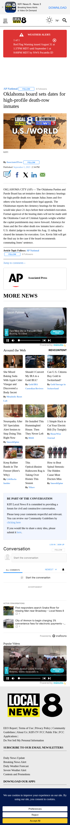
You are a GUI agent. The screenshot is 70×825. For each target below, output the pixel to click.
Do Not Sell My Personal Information (23, 740)
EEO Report (10, 728)
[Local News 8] (24, 20)
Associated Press (14, 162)
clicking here (14, 522)
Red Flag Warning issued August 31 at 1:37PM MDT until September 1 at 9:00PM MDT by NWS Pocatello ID (34, 48)
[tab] (12, 570)
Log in (53, 544)
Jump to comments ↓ (14, 262)
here (19, 532)
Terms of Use (26, 728)
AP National (33, 250)
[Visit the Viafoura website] (59, 635)
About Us (22, 732)
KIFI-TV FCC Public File (43, 732)
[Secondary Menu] (7, 20)
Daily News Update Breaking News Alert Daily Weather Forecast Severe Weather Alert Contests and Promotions (16, 766)
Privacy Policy (43, 728)
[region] (35, 591)
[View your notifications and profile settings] (63, 569)
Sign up (60, 544)
